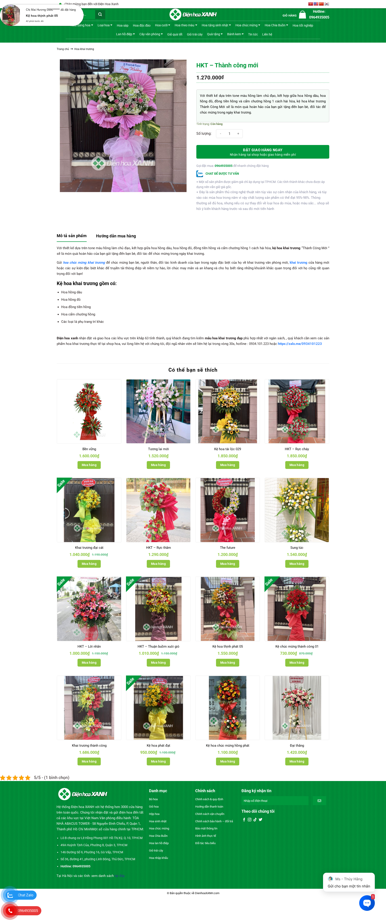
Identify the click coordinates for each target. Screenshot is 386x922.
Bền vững (89, 449)
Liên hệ (267, 34)
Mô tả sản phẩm (72, 235)
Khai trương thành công (89, 746)
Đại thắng (297, 746)
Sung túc (296, 548)
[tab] (72, 236)
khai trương (298, 263)
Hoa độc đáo (142, 25)
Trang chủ (63, 49)
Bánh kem (234, 34)
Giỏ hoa (154, 806)
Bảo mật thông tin (206, 828)
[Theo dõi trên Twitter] (260, 820)
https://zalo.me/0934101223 (299, 344)
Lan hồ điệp (124, 34)
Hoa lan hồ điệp (159, 843)
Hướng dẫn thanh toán (209, 806)
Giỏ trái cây (195, 34)
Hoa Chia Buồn (275, 25)
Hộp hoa (154, 814)
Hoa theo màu (184, 25)
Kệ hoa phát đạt (158, 746)
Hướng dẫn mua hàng (116, 236)
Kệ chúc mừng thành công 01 (297, 646)
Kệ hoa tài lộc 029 (227, 449)
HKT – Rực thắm (158, 548)
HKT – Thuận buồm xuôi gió (158, 646)
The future (227, 548)
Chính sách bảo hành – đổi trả (214, 821)
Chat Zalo (25, 895)
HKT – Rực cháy (297, 449)
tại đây (120, 876)
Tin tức (253, 34)
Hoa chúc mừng (246, 25)
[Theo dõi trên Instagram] (249, 820)
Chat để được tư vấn (222, 173)
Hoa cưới (161, 25)
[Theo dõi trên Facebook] (244, 820)
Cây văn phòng (149, 34)
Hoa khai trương (84, 49)
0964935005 (224, 166)
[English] (316, 4)
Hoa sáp (122, 25)
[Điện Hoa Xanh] (193, 14)
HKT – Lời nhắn (89, 646)
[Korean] (326, 4)
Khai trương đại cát (89, 548)
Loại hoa (104, 25)
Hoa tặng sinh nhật (215, 25)
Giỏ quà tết (175, 34)
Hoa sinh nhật (157, 821)
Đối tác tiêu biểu (205, 843)
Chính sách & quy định (209, 799)
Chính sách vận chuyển (209, 814)
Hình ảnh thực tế (205, 835)
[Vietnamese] (310, 4)
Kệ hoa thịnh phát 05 (227, 646)
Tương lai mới (158, 449)
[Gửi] (100, 14)
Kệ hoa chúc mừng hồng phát (227, 746)
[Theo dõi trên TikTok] (255, 820)
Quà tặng (213, 34)
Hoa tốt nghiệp (303, 25)
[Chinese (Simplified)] (321, 4)
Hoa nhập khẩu (158, 858)
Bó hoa (153, 799)
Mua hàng (89, 465)
